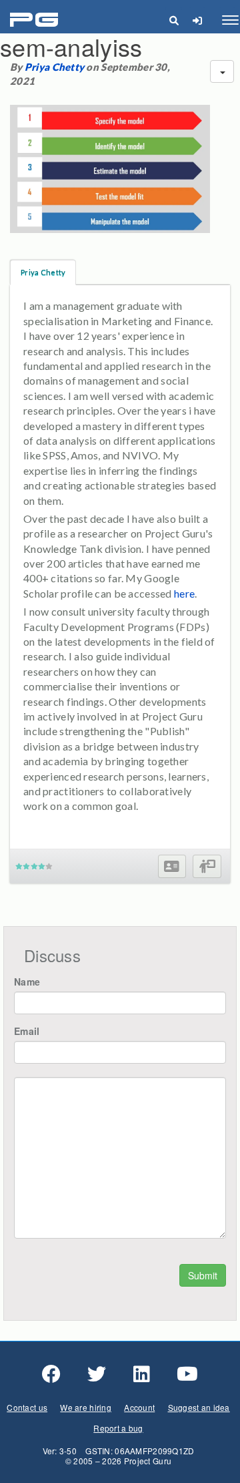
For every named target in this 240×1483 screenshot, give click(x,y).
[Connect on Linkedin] (141, 1374)
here (184, 593)
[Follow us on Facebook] (51, 1374)
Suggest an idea (199, 1407)
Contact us (27, 1407)
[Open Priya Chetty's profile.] (171, 866)
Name (27, 981)
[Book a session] (207, 866)
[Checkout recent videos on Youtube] (187, 1374)
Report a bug (118, 1428)
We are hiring (85, 1407)
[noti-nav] (197, 20)
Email (26, 1031)
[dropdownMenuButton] (222, 71)
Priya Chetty (54, 67)
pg (35, 20)
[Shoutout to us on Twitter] (96, 1374)
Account (139, 1407)
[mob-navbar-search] (173, 20)
